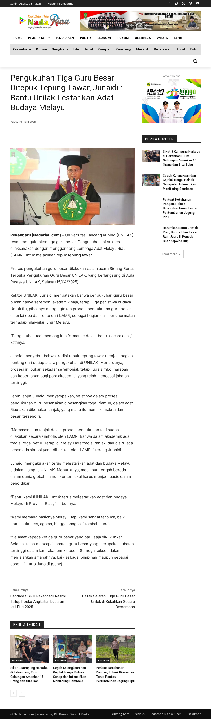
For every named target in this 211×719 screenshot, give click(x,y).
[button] (195, 61)
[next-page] (22, 693)
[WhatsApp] (84, 135)
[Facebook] (169, 4)
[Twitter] (184, 4)
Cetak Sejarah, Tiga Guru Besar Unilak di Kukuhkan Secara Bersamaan (108, 601)
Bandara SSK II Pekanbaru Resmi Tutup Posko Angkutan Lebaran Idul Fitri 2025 (38, 601)
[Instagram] (176, 4)
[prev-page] (13, 693)
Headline (17, 660)
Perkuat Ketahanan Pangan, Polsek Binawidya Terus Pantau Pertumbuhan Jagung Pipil (180, 208)
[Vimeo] (191, 4)
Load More (169, 254)
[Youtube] (198, 4)
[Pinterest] (72, 135)
